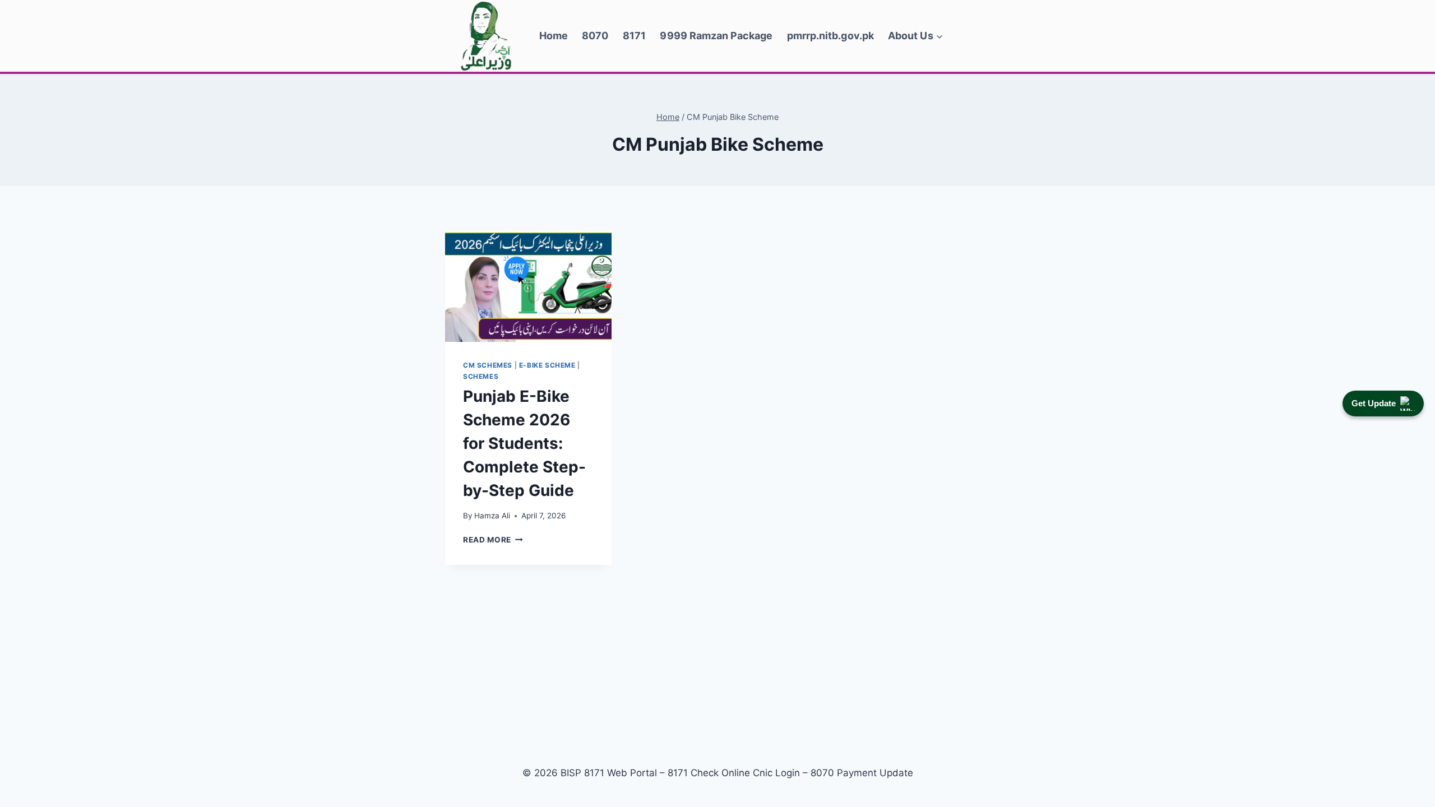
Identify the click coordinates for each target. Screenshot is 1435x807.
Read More (493, 539)
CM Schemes (487, 365)
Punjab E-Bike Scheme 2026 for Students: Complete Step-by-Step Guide (524, 443)
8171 (634, 35)
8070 (595, 35)
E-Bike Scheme (547, 365)
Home (553, 35)
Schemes (480, 376)
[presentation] (528, 286)
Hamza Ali (492, 515)
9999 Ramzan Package (716, 35)
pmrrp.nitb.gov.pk (830, 35)
